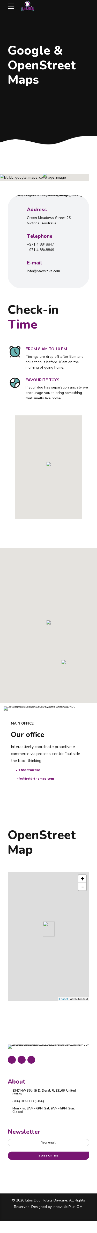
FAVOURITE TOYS (42, 380)
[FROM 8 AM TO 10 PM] (15, 352)
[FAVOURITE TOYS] (15, 383)
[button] (45, 175)
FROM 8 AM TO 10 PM (46, 349)
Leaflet (63, 999)
